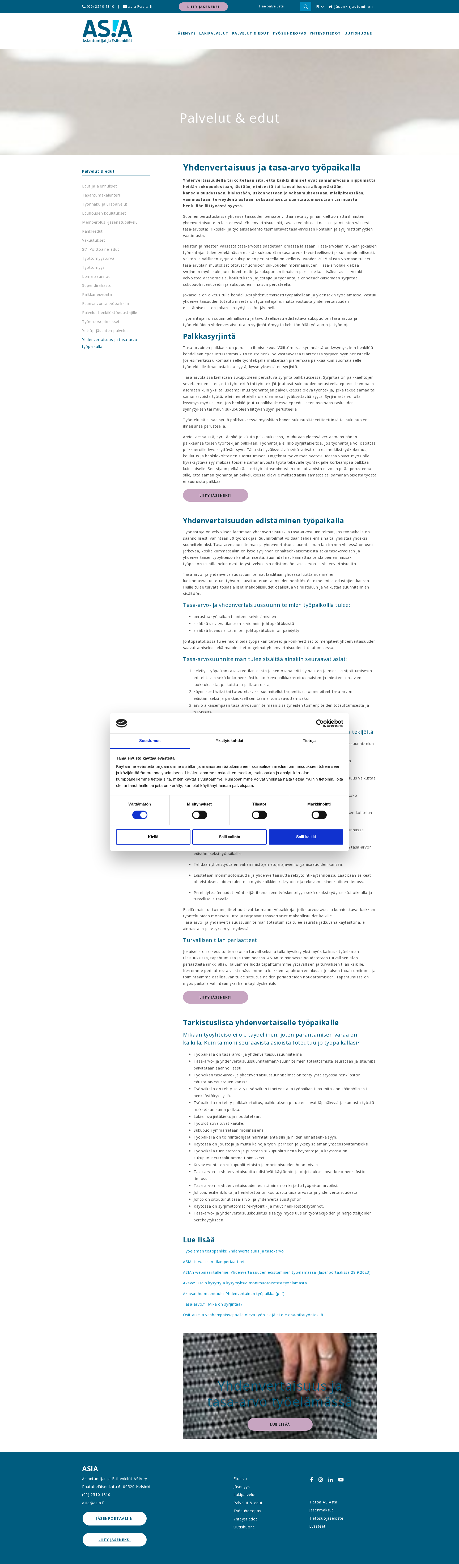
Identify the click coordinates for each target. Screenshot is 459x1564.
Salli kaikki (306, 837)
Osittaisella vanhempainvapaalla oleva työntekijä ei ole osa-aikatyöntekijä (253, 1314)
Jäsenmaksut (321, 1509)
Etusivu (240, 1478)
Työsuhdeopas (289, 33)
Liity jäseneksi (203, 6)
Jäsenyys (186, 33)
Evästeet (317, 1526)
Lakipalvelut (214, 33)
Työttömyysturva (98, 258)
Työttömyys (93, 267)
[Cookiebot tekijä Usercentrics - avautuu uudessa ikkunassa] (320, 723)
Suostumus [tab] (150, 741)
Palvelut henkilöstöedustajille (109, 312)
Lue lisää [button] (280, 1424)
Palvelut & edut (250, 33)
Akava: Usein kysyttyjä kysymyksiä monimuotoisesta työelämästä (245, 1282)
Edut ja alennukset (99, 186)
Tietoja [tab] (309, 741)
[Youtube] (341, 1479)
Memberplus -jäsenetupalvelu (110, 222)
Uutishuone (358, 33)
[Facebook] (311, 1479)
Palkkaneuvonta (97, 294)
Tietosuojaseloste (326, 1518)
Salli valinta (229, 837)
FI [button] (318, 6)
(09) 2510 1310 (100, 6)
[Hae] (305, 6)
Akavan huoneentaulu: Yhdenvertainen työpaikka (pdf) (234, 1293)
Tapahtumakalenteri (101, 195)
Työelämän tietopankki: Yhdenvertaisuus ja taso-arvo (233, 1251)
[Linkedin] (330, 1479)
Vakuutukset (93, 240)
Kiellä (153, 837)
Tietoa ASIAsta (323, 1502)
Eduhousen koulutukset (104, 213)
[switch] (199, 815)
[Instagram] (320, 1479)
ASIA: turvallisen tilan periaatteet (214, 1261)
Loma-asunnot (96, 276)
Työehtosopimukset (101, 321)
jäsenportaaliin (114, 1518)
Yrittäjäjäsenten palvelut (105, 330)
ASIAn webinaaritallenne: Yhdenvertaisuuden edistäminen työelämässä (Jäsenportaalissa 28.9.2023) (277, 1272)
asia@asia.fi (140, 6)
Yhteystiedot (325, 33)
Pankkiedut (92, 231)
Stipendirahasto (97, 285)
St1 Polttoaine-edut (100, 249)
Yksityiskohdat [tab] (229, 741)
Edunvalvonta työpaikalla (105, 303)
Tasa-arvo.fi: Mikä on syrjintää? (212, 1304)
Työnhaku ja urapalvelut (105, 204)
